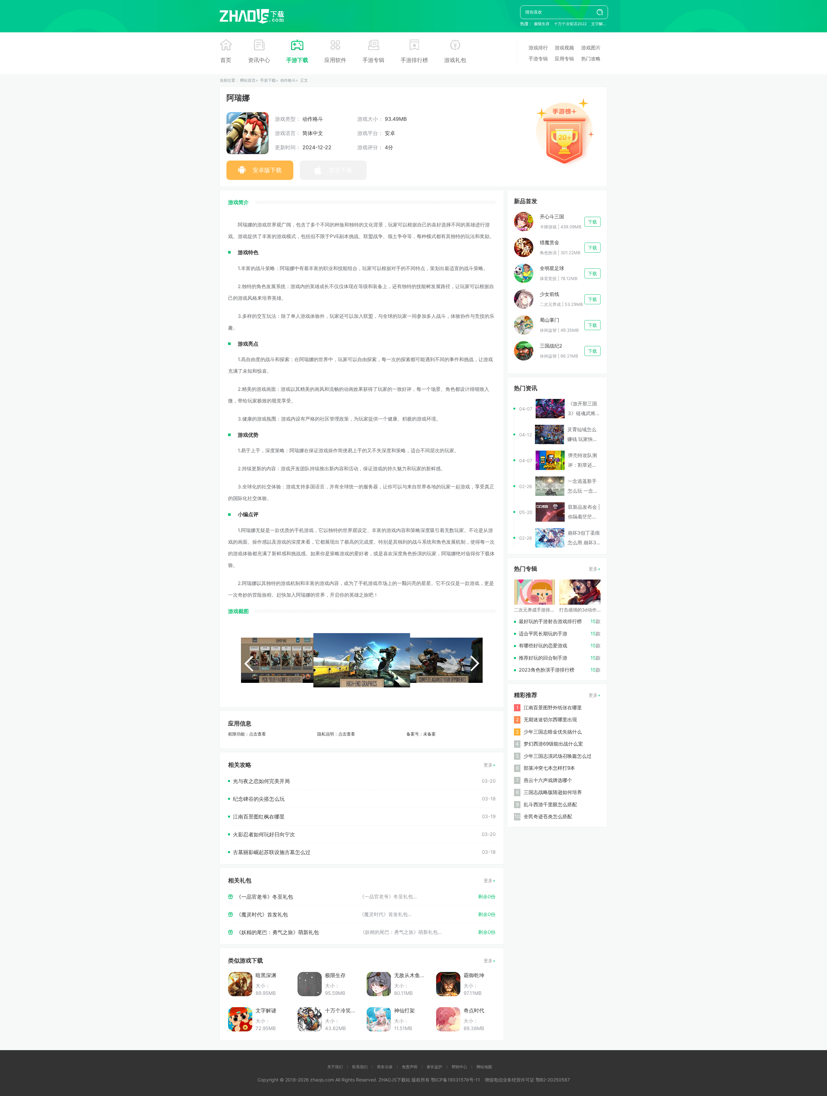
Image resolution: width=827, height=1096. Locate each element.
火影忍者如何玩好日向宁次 (264, 834)
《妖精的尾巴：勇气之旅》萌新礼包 (277, 932)
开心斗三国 (552, 217)
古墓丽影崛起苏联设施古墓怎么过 (271, 852)
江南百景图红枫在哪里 (259, 816)
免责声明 (409, 1066)
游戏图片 (591, 48)
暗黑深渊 (266, 975)
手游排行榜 (414, 60)
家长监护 (434, 1066)
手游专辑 (373, 60)
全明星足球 (552, 268)
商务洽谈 (385, 1066)
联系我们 (360, 1066)
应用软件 (335, 60)
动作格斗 (288, 80)
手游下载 (297, 60)
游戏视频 (564, 48)
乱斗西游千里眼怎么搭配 (550, 804)
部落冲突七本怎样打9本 (549, 768)
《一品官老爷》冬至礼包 (264, 896)
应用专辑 (564, 59)
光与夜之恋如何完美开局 (261, 781)
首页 (225, 60)
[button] (248, 663)
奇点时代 (474, 1010)
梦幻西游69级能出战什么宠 (553, 744)
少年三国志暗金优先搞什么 (553, 732)
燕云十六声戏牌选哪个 (548, 780)
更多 (488, 764)
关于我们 (335, 1066)
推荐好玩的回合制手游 (543, 658)
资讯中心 (259, 60)
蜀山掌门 (549, 320)
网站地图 (484, 1066)
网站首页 (248, 80)
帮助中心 (459, 1066)
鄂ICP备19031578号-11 (455, 1079)
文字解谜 (599, 23)
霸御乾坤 (474, 975)
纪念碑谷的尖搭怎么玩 (259, 799)
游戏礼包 (455, 60)
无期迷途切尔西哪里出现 (550, 719)
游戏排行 (538, 48)
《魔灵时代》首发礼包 (262, 914)
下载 (592, 221)
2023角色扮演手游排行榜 (546, 670)
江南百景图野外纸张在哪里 (553, 708)
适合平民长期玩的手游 (543, 634)
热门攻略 (591, 59)
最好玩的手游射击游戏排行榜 (550, 621)
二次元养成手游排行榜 (536, 609)
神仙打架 (404, 1010)
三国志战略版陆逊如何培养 (553, 792)
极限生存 (542, 23)
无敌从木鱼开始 (412, 975)
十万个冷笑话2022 (570, 23)
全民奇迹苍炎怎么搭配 (548, 816)
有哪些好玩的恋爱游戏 (543, 645)
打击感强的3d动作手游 (582, 609)
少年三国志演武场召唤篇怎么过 (557, 756)
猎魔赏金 (549, 242)
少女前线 (549, 294)
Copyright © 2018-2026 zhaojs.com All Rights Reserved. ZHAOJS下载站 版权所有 (344, 1079)
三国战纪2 (551, 346)
